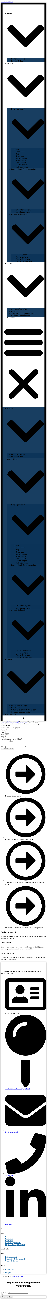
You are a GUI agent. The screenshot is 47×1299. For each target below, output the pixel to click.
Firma (3, 732)
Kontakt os (11, 318)
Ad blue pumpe (22, 167)
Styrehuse (20, 156)
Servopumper (21, 158)
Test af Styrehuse (23, 259)
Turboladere (21, 162)
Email (3, 734)
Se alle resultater (7, 1297)
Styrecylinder (21, 160)
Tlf (2, 737)
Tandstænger (21, 165)
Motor (18, 149)
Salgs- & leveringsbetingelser (23, 313)
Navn (3, 730)
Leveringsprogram (23, 212)
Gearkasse (20, 152)
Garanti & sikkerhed (12, 1261)
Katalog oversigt (13, 722)
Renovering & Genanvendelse (15, 1259)
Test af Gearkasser (23, 255)
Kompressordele (18, 59)
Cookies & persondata (20, 316)
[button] (23, 363)
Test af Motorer (22, 257)
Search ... (4, 1292)
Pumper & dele (17, 61)
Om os (7, 1237)
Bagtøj (18, 154)
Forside (3, 722)
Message (4, 747)
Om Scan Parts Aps (19, 309)
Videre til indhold (7, 2)
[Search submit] (2, 1295)
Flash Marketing (17, 1276)
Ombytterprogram (23, 210)
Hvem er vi (15, 311)
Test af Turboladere (24, 261)
